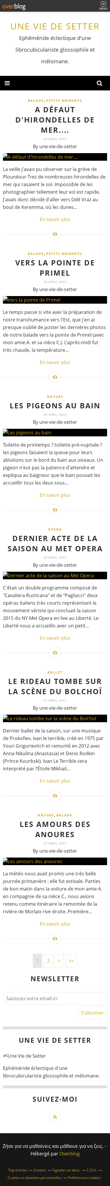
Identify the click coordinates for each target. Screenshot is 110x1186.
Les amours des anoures (55, 829)
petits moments (64, 100)
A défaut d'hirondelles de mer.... (55, 119)
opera (55, 529)
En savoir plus (55, 219)
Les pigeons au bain (55, 405)
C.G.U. (92, 1170)
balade (36, 100)
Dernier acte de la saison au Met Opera (55, 543)
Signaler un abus (66, 1170)
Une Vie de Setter (55, 26)
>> (71, 961)
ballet (55, 672)
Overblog (70, 1153)
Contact (39, 1170)
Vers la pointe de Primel (55, 268)
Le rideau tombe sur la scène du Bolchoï (55, 686)
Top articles (17, 1170)
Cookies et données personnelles (35, 1177)
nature (55, 396)
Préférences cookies (84, 1177)
